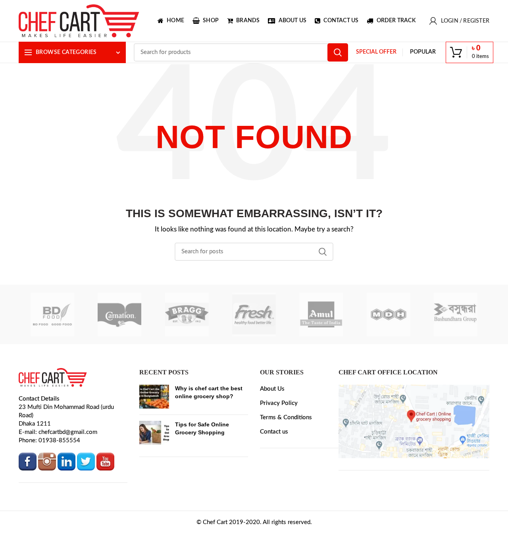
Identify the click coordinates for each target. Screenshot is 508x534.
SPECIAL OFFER (376, 52)
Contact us (274, 432)
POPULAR (423, 52)
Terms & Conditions (286, 417)
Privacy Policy (279, 403)
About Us (272, 389)
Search (337, 52)
